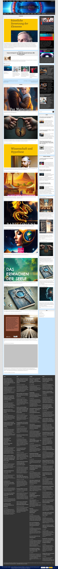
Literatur (10, 1)
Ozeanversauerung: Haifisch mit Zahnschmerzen (7, 72)
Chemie (35, 13)
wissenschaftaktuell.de (29, 6)
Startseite (5, 13)
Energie (25, 13)
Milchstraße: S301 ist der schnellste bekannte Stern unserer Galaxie (47, 379)
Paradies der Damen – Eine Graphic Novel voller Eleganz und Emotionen (46, 194)
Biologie (29, 13)
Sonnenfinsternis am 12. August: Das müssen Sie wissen (47, 473)
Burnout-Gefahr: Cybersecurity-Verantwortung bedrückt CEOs (45, 167)
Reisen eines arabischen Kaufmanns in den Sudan (11, 143)
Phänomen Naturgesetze (43, 33)
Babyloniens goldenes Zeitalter (8, 171)
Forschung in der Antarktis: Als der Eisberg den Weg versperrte (9, 493)
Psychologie (38, 13)
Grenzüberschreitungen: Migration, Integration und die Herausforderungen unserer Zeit (16, 285)
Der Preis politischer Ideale (8, 86)
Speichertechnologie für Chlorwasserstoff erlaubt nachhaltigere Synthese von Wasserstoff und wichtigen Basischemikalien (25, 74)
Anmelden (40, 309)
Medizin (32, 13)
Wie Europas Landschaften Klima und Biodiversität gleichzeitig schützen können (22, 502)
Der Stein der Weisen (43, 16)
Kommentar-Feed (41, 312)
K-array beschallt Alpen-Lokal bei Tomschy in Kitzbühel (21, 448)
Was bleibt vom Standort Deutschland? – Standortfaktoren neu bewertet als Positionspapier (45, 79)
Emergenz (41, 48)
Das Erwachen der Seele (7, 228)
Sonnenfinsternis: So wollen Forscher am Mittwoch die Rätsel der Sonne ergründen (48, 432)
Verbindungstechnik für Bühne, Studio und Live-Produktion (46, 127)
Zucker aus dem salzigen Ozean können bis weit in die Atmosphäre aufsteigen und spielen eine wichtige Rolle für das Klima (9, 457)
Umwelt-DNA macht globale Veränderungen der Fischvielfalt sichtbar (22, 462)
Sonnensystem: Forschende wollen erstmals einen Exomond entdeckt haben (48, 487)
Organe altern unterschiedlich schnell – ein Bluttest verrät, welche (35, 439)
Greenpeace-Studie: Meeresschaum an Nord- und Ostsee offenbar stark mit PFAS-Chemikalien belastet (16, 74)
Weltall (11, 13)
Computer (19, 13)
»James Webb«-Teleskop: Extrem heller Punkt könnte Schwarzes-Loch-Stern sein (48, 419)
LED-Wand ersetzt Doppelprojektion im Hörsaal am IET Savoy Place (46, 114)
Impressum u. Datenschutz (30, 1)
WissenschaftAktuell (20, 51)
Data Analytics (41, 261)
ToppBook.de (17, 1)
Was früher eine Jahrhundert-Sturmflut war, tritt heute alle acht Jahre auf (22, 475)
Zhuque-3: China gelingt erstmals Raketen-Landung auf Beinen (47, 392)
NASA (8, 13)
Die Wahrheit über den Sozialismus (9, 314)
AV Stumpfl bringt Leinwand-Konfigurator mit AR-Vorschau (45, 180)
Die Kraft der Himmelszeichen (8, 17)
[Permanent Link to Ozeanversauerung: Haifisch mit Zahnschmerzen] (8, 68)
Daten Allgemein (44, 13)
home (4, 1)
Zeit (9, 63)
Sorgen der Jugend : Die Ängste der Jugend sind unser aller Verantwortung (21, 53)
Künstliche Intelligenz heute (43, 283)
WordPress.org (41, 313)
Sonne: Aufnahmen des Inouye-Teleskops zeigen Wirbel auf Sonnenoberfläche (48, 447)
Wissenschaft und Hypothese (8, 114)
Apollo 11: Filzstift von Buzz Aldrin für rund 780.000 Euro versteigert (48, 525)
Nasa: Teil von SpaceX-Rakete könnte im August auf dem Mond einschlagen (48, 500)
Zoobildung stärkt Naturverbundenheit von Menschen (9, 504)
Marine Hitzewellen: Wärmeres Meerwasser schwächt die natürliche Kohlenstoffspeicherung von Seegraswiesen (9, 380)
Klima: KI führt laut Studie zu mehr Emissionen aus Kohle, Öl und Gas (22, 394)
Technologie (14, 13)
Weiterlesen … (51, 135)
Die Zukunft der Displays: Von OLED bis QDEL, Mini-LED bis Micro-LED (34, 548)
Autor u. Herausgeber (23, 1)
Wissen (7, 1)
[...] (27, 112)
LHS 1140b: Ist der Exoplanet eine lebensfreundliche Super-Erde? (48, 513)
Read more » (51, 213)
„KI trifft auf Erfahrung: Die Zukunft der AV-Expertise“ (46, 156)
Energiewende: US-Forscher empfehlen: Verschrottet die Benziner (22, 422)
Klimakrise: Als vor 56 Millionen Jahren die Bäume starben (9, 410)
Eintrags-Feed (41, 310)
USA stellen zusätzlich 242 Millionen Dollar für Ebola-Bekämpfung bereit (34, 481)
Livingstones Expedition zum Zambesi (9, 344)
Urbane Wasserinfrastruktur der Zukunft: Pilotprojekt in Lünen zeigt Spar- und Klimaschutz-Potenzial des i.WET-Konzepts (46, 139)
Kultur (14, 1)
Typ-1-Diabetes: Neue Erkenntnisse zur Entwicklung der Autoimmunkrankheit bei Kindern (33, 75)
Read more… (35, 389)
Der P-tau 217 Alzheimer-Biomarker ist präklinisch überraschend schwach (34, 523)
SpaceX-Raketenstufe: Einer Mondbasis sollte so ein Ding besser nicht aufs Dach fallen (48, 460)
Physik (22, 13)
